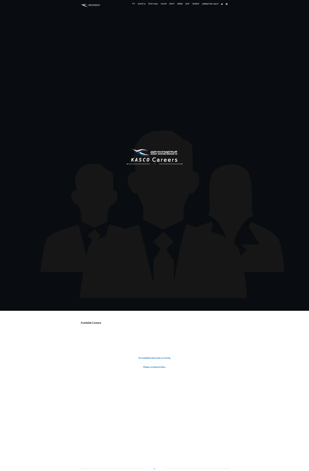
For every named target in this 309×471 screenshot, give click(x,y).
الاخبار (187, 4)
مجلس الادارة (153, 4)
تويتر (222, 4)
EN (133, 4)
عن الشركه (142, 4)
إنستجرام (227, 4)
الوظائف (180, 4)
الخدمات (163, 4)
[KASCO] (92, 4)
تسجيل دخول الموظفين (210, 4)
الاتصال (171, 4)
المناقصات (195, 4)
